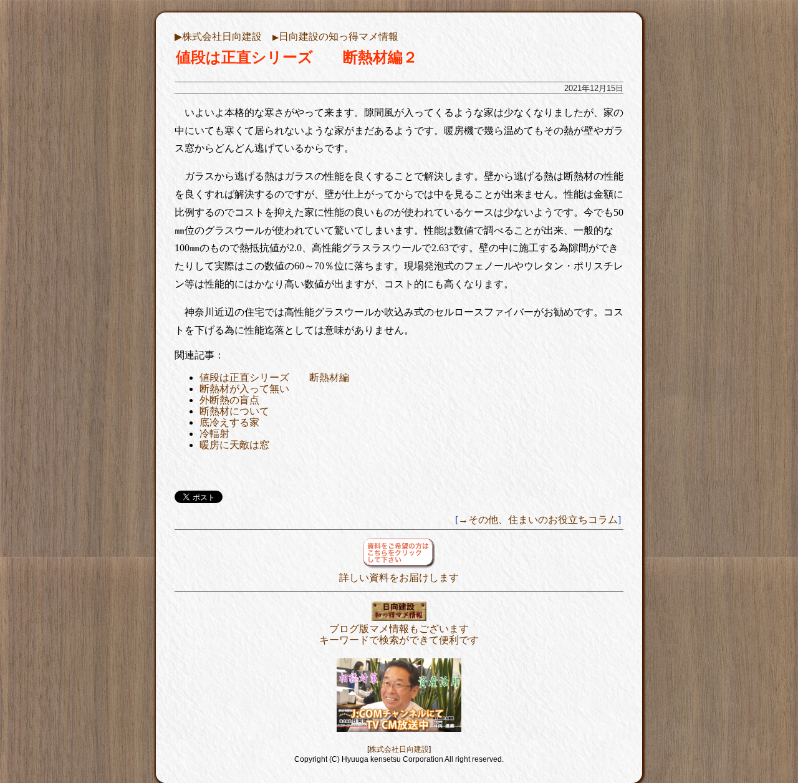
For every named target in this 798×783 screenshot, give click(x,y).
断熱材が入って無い (244, 388)
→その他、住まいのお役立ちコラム (538, 519)
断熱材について (234, 411)
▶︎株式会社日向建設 (218, 36)
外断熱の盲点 (229, 400)
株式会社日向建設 (399, 749)
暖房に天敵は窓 (234, 445)
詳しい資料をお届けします (399, 577)
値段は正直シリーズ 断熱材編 (274, 377)
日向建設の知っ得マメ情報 (335, 36)
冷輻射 (214, 433)
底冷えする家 (229, 422)
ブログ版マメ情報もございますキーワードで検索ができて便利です (399, 634)
